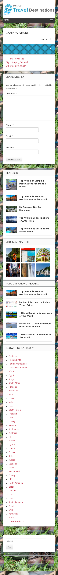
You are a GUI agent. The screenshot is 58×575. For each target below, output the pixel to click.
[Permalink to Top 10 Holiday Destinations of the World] (12, 231)
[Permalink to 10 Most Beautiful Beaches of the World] (12, 337)
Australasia (14, 429)
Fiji (10, 436)
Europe (12, 440)
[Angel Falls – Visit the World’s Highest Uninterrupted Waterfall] (28, 270)
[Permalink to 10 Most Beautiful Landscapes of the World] (12, 315)
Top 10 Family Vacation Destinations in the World (33, 198)
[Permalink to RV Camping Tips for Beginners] (12, 209)
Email (9, 136)
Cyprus (12, 444)
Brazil (11, 506)
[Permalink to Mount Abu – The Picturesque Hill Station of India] (12, 326)
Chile (11, 509)
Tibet (11, 417)
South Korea (15, 409)
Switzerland (14, 471)
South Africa (14, 383)
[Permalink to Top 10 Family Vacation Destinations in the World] (12, 198)
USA (11, 498)
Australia (13, 433)
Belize (11, 486)
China (11, 398)
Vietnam (13, 425)
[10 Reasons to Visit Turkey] (43, 270)
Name (10, 125)
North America (16, 483)
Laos (11, 406)
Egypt (11, 375)
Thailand (13, 413)
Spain (11, 467)
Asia (11, 394)
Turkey (12, 421)
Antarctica (13, 390)
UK (10, 479)
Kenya (12, 379)
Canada (12, 490)
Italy (11, 456)
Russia (12, 459)
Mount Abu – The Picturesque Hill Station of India (35, 325)
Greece (12, 452)
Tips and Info (15, 359)
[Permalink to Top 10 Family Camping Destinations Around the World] (12, 185)
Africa (11, 371)
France (12, 448)
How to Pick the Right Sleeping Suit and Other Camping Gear (17, 62)
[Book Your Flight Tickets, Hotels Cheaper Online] (28, 255)
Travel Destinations (18, 367)
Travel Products (16, 521)
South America (16, 502)
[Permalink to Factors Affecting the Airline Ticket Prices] (12, 304)
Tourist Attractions (18, 363)
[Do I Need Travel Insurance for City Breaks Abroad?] (13, 255)
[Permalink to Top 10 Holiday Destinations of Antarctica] (12, 220)
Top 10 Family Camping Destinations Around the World (32, 183)
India (11, 402)
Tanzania (13, 386)
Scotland (13, 463)
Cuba (11, 494)
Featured (13, 356)
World (11, 517)
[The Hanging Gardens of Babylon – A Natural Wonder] (43, 255)
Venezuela (13, 513)
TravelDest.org (13, 561)
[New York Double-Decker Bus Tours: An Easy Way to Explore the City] (13, 270)
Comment (11, 93)
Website (10, 147)
